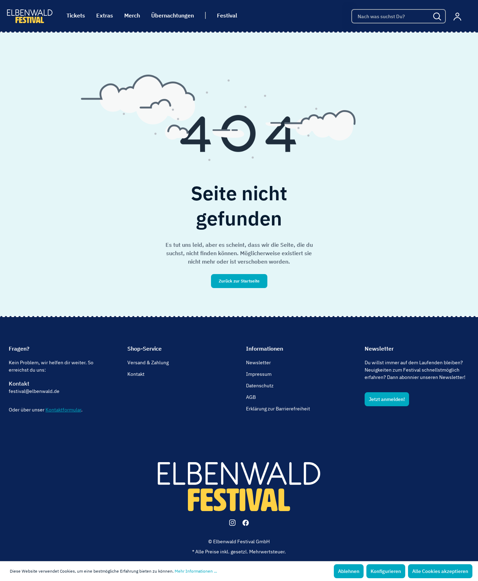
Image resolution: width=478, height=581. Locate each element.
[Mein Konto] (457, 16)
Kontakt (19, 383)
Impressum (259, 374)
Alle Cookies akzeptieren (440, 571)
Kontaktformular (63, 410)
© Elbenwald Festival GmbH (239, 541)
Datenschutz (260, 385)
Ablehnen (348, 571)
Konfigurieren (386, 571)
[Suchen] (438, 16)
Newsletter (258, 362)
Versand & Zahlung (148, 362)
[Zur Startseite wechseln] (29, 16)
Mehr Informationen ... (196, 571)
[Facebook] (245, 522)
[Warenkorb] (468, 16)
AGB (251, 397)
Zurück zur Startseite (239, 281)
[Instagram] (232, 522)
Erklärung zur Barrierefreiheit (278, 409)
